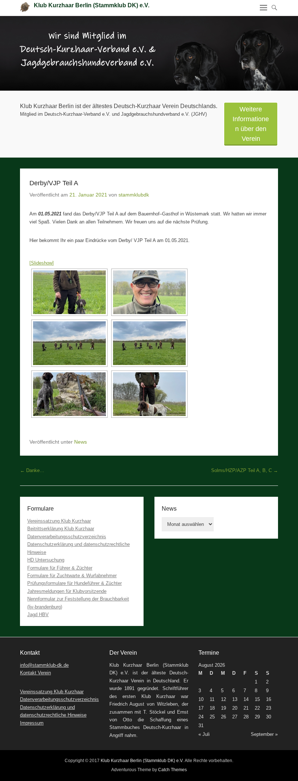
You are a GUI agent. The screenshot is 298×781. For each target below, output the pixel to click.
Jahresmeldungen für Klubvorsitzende (66, 591)
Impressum (32, 723)
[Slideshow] (41, 263)
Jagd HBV (38, 614)
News (80, 442)
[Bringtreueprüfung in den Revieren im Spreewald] (149, 53)
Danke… (32, 470)
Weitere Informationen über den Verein (251, 124)
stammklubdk (133, 195)
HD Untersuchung (45, 560)
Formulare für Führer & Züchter (59, 568)
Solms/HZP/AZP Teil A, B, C (244, 470)
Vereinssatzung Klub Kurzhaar (59, 521)
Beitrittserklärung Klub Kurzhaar (60, 528)
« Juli (204, 734)
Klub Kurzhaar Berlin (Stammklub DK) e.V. (91, 5)
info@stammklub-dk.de (44, 665)
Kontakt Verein (35, 672)
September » (264, 734)
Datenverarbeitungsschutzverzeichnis (66, 536)
